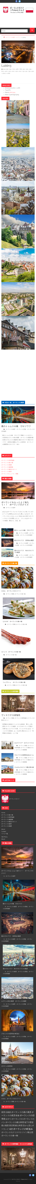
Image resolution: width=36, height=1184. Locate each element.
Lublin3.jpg (12, 92)
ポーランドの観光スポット (9, 469)
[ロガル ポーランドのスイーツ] (17, 577)
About (3, 829)
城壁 (11, 1129)
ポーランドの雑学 (10, 507)
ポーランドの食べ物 (7, 462)
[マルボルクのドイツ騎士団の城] (7, 769)
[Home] (4, 37)
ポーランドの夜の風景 (21, 1112)
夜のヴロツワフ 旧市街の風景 (24, 540)
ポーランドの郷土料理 (14, 1122)
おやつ (8, 1119)
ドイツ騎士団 (27, 1132)
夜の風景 (5, 1125)
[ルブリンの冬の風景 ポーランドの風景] (17, 988)
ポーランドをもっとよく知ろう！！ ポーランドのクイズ (15, 503)
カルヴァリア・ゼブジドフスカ (24, 743)
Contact (3, 831)
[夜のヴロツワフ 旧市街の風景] (7, 542)
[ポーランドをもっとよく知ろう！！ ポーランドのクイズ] (18, 490)
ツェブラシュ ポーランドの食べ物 (14, 682)
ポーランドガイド (14, 799)
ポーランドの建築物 (7, 467)
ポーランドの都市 (6, 471)
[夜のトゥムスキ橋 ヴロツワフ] (18, 414)
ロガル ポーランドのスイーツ (11, 591)
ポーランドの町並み (23, 1129)
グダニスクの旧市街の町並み (10, 1034)
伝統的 (8, 1112)
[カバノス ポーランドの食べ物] (17, 638)
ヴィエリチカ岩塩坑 (10, 715)
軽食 (17, 1115)
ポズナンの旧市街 (6, 1066)
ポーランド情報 (10, 594)
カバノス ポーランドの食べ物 (11, 652)
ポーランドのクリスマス (11, 1132)
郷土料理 (18, 1125)
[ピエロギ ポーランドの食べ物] (19, 608)
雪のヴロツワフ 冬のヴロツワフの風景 (24, 551)
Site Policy (4, 837)
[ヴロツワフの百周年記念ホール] (7, 757)
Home (3, 812)
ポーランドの (17, 1119)
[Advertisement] (18, 376)
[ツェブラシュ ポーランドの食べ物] (19, 669)
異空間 (12, 1125)
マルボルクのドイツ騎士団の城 (24, 767)
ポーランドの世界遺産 (7, 460)
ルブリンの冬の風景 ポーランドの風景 (13, 1001)
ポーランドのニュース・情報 (9, 474)
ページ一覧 (4, 833)
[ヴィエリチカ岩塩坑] (18, 703)
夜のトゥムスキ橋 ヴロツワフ (17, 426)
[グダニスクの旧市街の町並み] (17, 1020)
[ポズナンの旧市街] (17, 1053)
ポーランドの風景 (6, 465)
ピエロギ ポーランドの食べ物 (12, 621)
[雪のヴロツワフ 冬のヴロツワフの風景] (7, 552)
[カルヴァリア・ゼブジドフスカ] (7, 745)
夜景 (3, 1112)
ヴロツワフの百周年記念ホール (24, 755)
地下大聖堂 (29, 1122)
